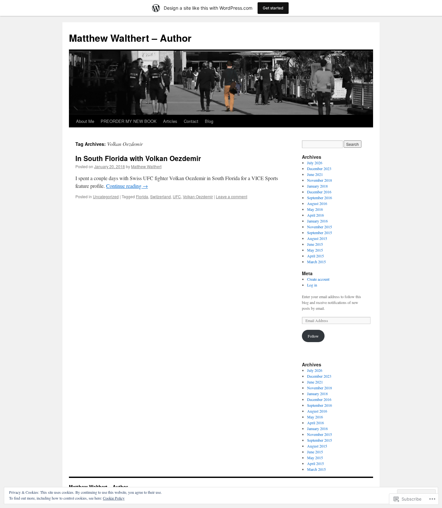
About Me (85, 121)
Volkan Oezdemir (198, 196)
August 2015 (317, 238)
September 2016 (319, 197)
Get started (273, 7)
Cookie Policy (114, 498)
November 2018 (319, 180)
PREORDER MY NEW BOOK (129, 121)
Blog (209, 121)
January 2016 (317, 220)
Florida (142, 196)
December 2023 (319, 168)
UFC (177, 196)
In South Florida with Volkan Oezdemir (138, 158)
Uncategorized (106, 196)
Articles (170, 121)
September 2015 (319, 232)
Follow (313, 336)
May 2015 (315, 250)
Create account (318, 279)
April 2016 (315, 215)
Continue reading (127, 185)
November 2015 (319, 226)
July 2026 (314, 162)
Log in (312, 284)
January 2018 (317, 186)
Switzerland (160, 196)
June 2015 (315, 244)
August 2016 (317, 203)
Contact (191, 121)
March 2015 (316, 261)
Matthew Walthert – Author (130, 38)
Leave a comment (231, 196)
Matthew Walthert (146, 166)
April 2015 (315, 255)
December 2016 (319, 191)
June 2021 (315, 174)
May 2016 (315, 209)
